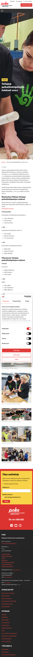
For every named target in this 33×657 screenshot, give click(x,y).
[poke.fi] (6, 4)
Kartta (3, 558)
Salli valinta (16, 355)
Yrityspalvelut (5, 652)
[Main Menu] (2, 10)
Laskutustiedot (6, 554)
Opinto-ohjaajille (6, 641)
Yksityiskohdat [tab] (16, 301)
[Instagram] (21, 525)
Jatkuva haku (5, 620)
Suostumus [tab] (6, 301)
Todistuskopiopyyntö (7, 566)
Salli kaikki (16, 350)
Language (19, 1)
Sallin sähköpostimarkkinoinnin (12, 497)
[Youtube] (17, 525)
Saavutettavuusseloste (8, 562)
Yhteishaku (5, 617)
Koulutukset (5, 649)
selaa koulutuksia (26, 5)
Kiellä (16, 359)
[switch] (29, 333)
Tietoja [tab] (27, 301)
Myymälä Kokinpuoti (7, 604)
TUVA (3, 630)
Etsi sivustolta (28, 1)
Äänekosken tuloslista (8, 208)
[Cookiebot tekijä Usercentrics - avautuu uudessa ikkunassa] (24, 297)
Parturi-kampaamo (7, 598)
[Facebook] (12, 525)
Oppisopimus (5, 625)
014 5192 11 (7, 582)
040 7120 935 (16, 570)
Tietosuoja (4, 560)
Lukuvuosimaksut (6, 639)
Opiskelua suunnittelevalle (9, 636)
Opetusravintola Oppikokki (9, 601)
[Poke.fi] (16, 511)
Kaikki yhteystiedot (7, 556)
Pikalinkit (12, 1)
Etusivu (4, 162)
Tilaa (6, 501)
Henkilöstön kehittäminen (9, 655)
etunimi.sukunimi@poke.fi (9, 543)
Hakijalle (4, 614)
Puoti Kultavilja (6, 606)
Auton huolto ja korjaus (8, 593)
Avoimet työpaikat (6, 564)
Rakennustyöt (5, 596)
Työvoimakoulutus (7, 628)
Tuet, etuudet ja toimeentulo (9, 633)
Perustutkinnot (6, 622)
